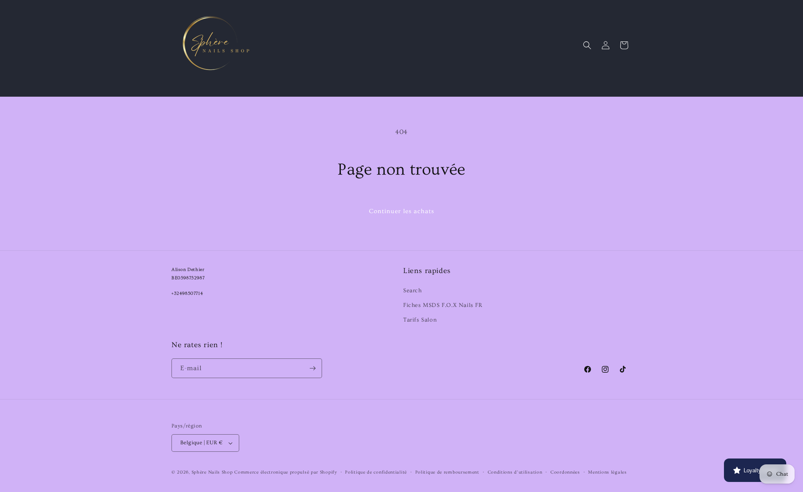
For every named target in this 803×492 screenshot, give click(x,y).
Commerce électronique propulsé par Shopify (285, 472)
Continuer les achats (401, 211)
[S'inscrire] (312, 368)
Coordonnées (565, 472)
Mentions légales (607, 472)
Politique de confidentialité (376, 472)
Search (412, 290)
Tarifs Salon (420, 320)
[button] (587, 45)
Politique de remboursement (447, 472)
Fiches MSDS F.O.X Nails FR (443, 305)
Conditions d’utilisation (515, 472)
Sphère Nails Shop (212, 472)
